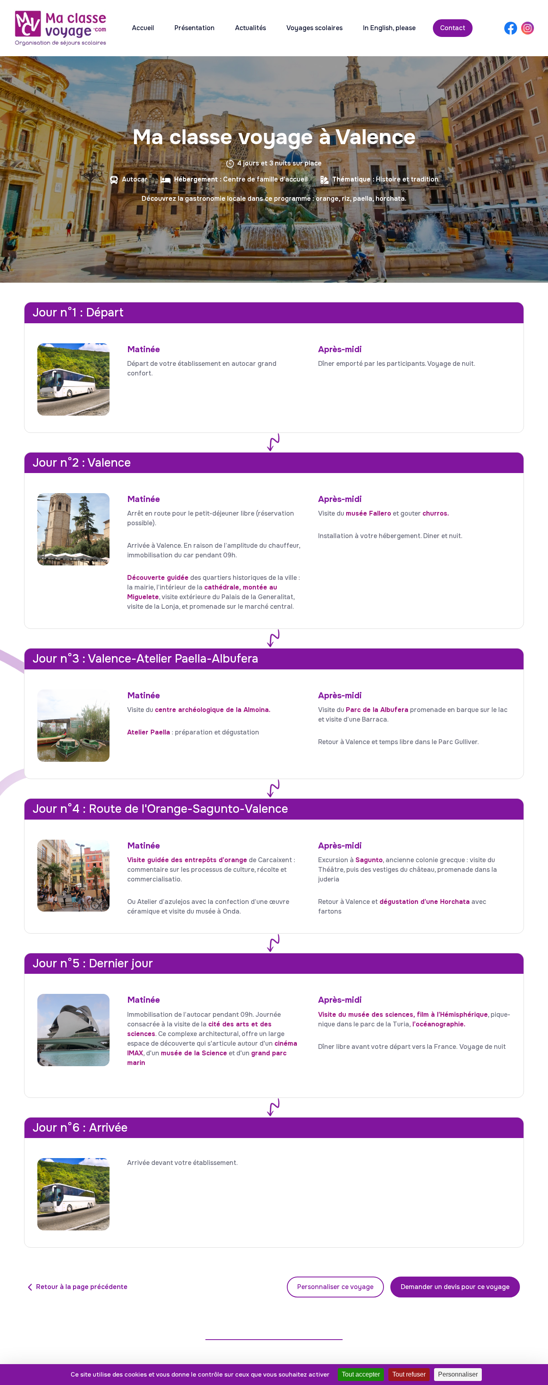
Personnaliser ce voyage (335, 1287)
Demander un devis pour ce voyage (455, 1287)
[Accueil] (60, 28)
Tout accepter (361, 1374)
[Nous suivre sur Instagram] (527, 28)
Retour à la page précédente (82, 1287)
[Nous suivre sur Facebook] (510, 28)
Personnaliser (458, 1374)
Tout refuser (409, 1374)
